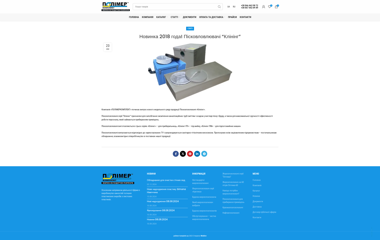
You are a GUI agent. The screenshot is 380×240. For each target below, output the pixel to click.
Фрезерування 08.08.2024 (161, 222)
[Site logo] (116, 18)
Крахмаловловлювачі (233, 219)
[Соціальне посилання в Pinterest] (190, 166)
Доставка (257, 218)
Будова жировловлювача (204, 208)
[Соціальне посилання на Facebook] (176, 166)
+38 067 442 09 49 (249, 19)
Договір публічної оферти (264, 224)
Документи (258, 213)
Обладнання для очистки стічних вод (166, 192)
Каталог (256, 202)
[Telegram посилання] (204, 166)
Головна (257, 192)
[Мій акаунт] (264, 19)
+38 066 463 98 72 (249, 17)
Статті (190, 40)
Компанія (257, 197)
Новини (256, 208)
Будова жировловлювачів (204, 222)
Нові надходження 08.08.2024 (163, 213)
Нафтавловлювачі (231, 224)
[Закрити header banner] (376, 6)
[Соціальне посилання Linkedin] (197, 166)
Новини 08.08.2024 (157, 231)
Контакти (257, 229)
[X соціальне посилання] (183, 166)
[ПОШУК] (219, 18)
